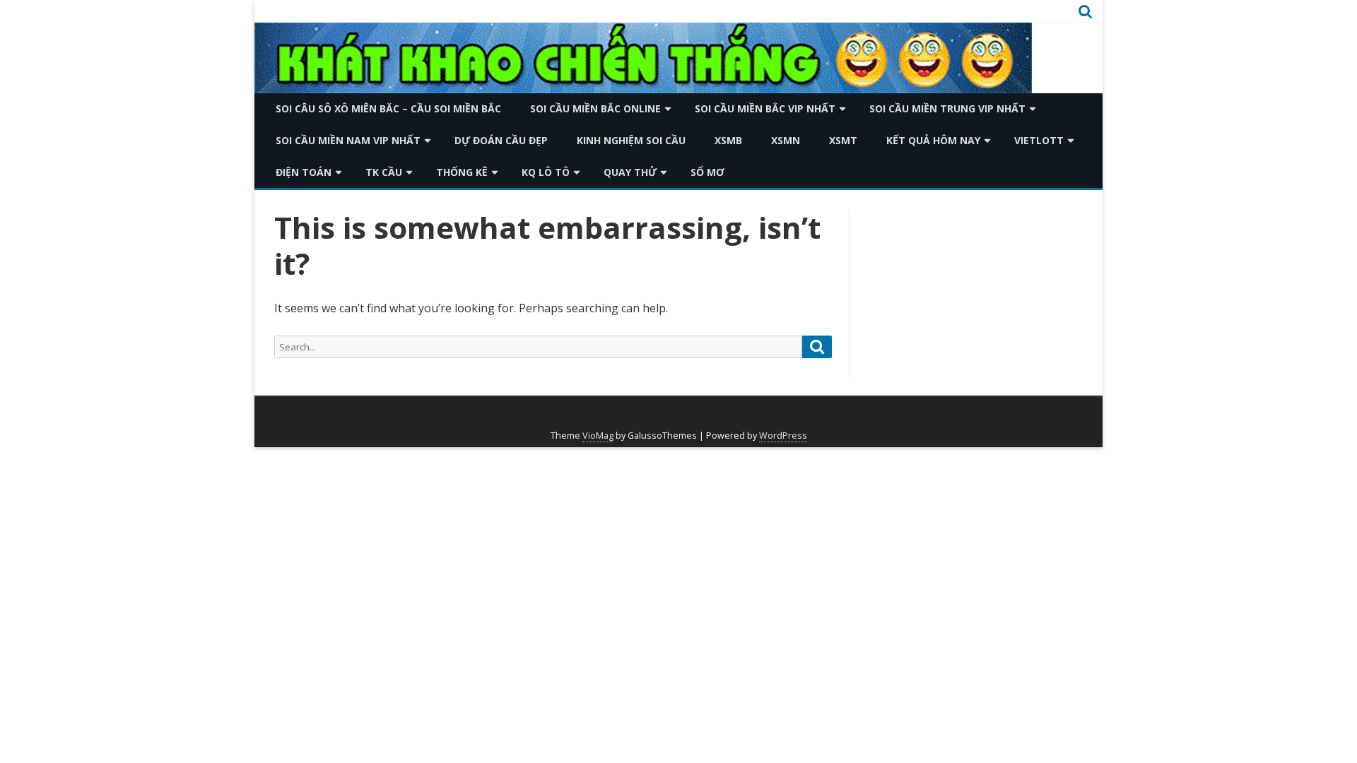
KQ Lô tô (546, 172)
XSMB (728, 140)
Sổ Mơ (707, 172)
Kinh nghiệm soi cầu (631, 140)
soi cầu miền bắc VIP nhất (765, 108)
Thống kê (462, 172)
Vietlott (1039, 140)
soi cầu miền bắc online (595, 108)
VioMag (597, 436)
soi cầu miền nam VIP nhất (348, 140)
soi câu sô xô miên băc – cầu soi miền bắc (388, 108)
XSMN (785, 140)
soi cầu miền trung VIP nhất (947, 108)
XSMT (843, 140)
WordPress (783, 436)
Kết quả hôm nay (933, 140)
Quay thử (630, 172)
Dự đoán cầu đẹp (501, 140)
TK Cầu (383, 172)
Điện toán (303, 172)
